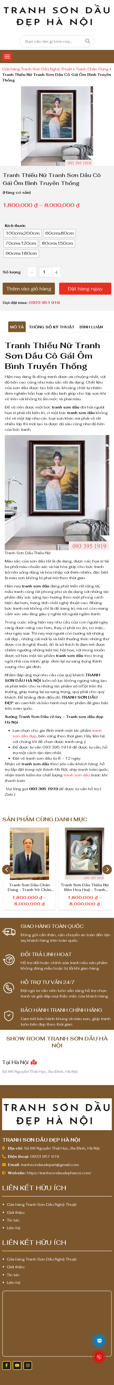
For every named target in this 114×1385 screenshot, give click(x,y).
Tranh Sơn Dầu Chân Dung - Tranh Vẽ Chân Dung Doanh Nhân (29, 887)
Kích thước (15, 225)
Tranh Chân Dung (92, 69)
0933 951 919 (44, 302)
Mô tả (17, 327)
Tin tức (13, 1220)
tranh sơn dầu (77, 775)
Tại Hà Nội (16, 1062)
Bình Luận (91, 327)
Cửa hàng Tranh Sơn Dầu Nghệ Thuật (37, 69)
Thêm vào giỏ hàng (28, 289)
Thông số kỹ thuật (51, 327)
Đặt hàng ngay (85, 289)
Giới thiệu (15, 1212)
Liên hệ (13, 1227)
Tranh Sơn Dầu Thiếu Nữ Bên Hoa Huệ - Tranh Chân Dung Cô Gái (85, 887)
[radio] (22, 233)
